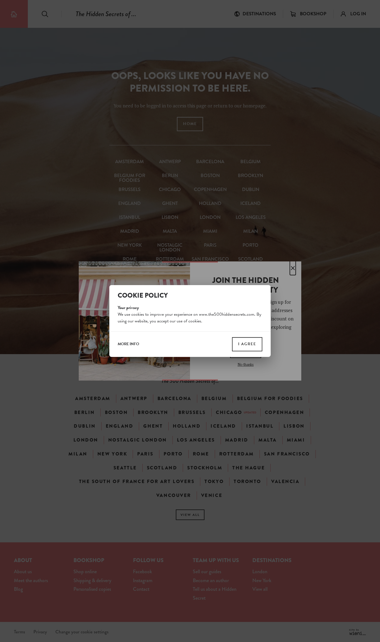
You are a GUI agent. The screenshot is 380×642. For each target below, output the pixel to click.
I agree (247, 344)
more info (128, 344)
